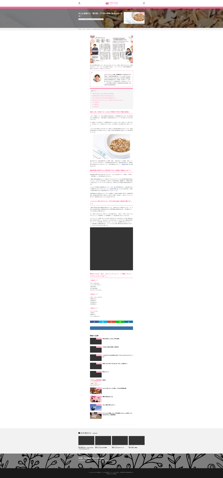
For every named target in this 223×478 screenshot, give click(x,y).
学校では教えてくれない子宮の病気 (110, 338)
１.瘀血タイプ (95, 102)
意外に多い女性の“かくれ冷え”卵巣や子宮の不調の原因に (102, 93)
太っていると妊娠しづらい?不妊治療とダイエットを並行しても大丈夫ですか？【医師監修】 (117, 413)
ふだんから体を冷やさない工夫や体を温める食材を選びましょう (103, 97)
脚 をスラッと (105, 371)
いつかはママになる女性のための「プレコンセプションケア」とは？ (117, 356)
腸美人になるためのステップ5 (118, 447)
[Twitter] (103, 322)
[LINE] (120, 322)
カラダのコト (88, 19)
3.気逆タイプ (95, 106)
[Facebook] (94, 322)
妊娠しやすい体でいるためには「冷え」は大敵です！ (115, 363)
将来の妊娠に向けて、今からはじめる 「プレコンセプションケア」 (85, 448)
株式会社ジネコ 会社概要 (111, 473)
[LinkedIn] (128, 322)
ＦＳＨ (121, 188)
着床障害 (123, 164)
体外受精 (111, 188)
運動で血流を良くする (107, 396)
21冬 (93, 19)
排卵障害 (102, 187)
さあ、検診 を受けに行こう (108, 404)
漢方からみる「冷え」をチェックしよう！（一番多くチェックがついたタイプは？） (107, 100)
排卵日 (104, 380)
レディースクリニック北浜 (98, 19)
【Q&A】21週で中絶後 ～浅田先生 (110, 347)
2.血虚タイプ (95, 104)
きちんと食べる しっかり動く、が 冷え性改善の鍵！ (114, 388)
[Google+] (111, 322)
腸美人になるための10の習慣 (101, 447)
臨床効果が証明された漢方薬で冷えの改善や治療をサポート (103, 95)
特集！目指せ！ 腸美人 (133, 447)
